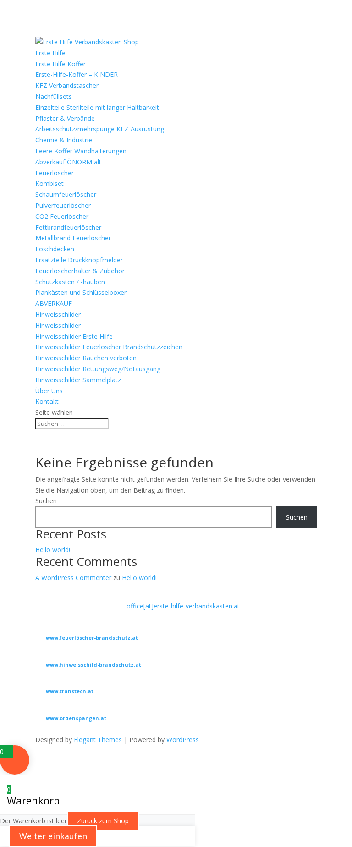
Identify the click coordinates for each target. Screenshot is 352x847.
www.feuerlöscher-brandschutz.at (92, 637)
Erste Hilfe (50, 53)
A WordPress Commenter (73, 577)
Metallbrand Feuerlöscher (73, 237)
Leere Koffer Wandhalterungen (80, 151)
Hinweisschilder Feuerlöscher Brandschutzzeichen (108, 346)
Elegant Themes (98, 739)
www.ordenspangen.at (76, 718)
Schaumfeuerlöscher (65, 194)
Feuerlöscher (54, 172)
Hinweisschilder (58, 314)
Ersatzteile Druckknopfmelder (79, 259)
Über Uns (49, 390)
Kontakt (47, 401)
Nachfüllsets (53, 96)
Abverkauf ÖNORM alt (68, 161)
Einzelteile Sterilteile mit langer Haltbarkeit (97, 107)
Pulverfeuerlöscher (63, 205)
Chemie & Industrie (63, 140)
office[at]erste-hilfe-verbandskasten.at (183, 606)
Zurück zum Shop (103, 820)
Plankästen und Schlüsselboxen (81, 292)
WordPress (182, 739)
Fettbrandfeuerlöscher (68, 227)
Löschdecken (54, 248)
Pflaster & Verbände (65, 118)
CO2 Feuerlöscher (61, 216)
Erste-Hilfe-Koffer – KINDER (76, 74)
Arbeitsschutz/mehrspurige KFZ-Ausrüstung (99, 129)
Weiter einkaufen (53, 836)
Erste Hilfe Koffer (60, 64)
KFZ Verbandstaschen (67, 85)
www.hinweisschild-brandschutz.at (93, 664)
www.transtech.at (70, 691)
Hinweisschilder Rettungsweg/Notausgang (97, 368)
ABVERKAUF (53, 303)
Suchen (46, 500)
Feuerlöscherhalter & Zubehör (80, 270)
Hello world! (52, 549)
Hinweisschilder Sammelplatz (78, 379)
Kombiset (49, 183)
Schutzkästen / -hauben (70, 281)
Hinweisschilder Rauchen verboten (86, 357)
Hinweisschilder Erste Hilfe (74, 336)
